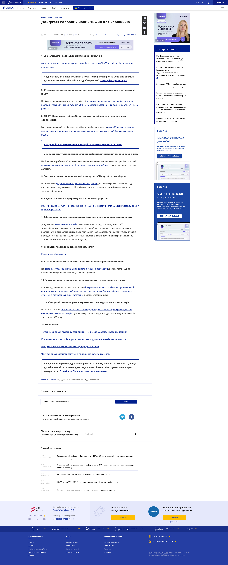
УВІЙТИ (126, 401)
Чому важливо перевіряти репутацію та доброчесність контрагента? (75, 354)
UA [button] (196, 3)
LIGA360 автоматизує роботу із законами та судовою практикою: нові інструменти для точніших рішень (171, 72)
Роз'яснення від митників (53, 254)
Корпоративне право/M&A (51, 17)
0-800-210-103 (63, 510)
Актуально (64, 8)
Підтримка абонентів (111, 542)
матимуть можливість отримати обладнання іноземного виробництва (76, 165)
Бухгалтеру (56, 3)
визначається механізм (66, 224)
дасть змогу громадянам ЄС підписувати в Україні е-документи (76, 269)
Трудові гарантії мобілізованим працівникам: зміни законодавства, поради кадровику (84, 332)
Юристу (43, 3)
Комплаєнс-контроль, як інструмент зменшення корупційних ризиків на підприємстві (83, 339)
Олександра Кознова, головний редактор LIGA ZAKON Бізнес (117, 35)
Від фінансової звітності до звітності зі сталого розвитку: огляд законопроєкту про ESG (169, 58)
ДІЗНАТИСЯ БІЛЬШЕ (169, 156)
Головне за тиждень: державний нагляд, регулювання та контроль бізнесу (171, 95)
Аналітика (32, 8)
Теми (222, 8)
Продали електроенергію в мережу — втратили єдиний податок (86, 490)
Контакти (107, 552)
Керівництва (70, 546)
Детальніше (174, 522)
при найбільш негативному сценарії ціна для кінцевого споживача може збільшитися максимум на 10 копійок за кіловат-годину (88, 131)
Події (54, 8)
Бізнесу (32, 3)
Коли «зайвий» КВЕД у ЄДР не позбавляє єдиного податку (83, 474)
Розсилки (107, 549)
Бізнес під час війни (85, 8)
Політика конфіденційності (37, 549)
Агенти (30, 542)
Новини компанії (72, 542)
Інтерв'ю (43, 8)
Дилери (31, 546)
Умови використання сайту (37, 552)
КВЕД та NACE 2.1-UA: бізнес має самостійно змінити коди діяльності (87, 482)
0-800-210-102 (63, 519)
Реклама (31, 555)
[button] (3, 2)
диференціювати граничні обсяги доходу (76, 183)
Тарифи (123, 517)
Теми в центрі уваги (73, 552)
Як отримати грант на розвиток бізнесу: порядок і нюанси (70, 346)
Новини (20, 8)
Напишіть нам (109, 546)
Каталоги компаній (72, 549)
